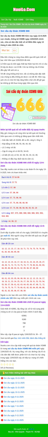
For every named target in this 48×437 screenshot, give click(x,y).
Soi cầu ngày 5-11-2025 (13, 415)
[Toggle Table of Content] (13, 50)
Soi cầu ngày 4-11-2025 (13, 420)
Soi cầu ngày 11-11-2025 (14, 387)
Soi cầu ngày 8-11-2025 (13, 401)
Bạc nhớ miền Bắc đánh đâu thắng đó (29, 338)
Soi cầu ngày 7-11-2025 (13, 406)
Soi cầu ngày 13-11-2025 (14, 378)
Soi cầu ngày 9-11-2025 (13, 397)
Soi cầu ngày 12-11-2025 (14, 383)
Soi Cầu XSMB (15, 24)
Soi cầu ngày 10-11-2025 (14, 392)
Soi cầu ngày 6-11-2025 (13, 411)
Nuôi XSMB (18, 20)
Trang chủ (4, 24)
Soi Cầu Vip (6, 20)
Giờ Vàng (30, 20)
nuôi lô (7, 236)
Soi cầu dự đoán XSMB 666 (15, 31)
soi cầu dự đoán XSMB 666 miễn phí (24, 348)
